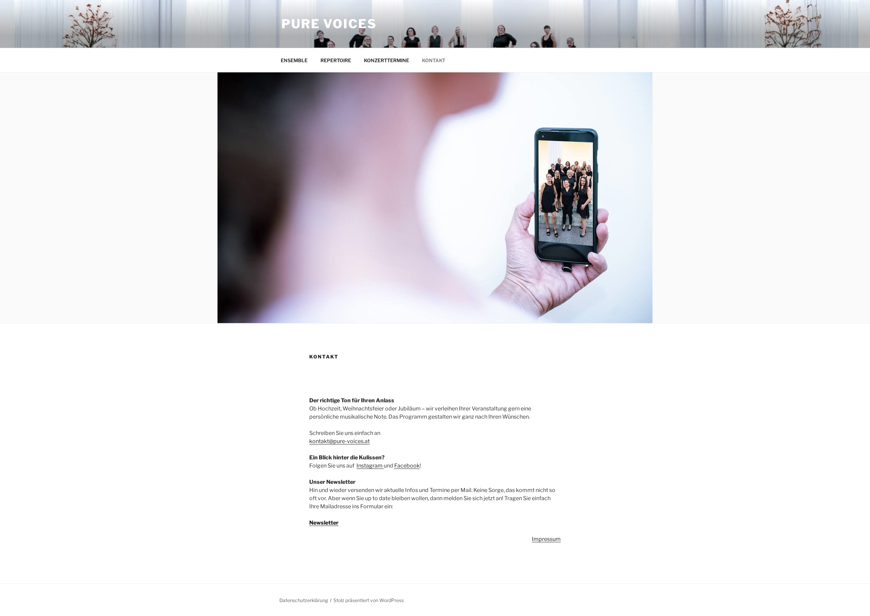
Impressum (546, 539)
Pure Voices (329, 23)
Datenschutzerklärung (303, 600)
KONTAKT (433, 60)
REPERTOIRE (335, 60)
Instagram (370, 465)
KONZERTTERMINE (386, 60)
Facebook (407, 465)
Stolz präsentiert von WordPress (368, 600)
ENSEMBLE (294, 60)
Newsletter (323, 523)
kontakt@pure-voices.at (339, 441)
